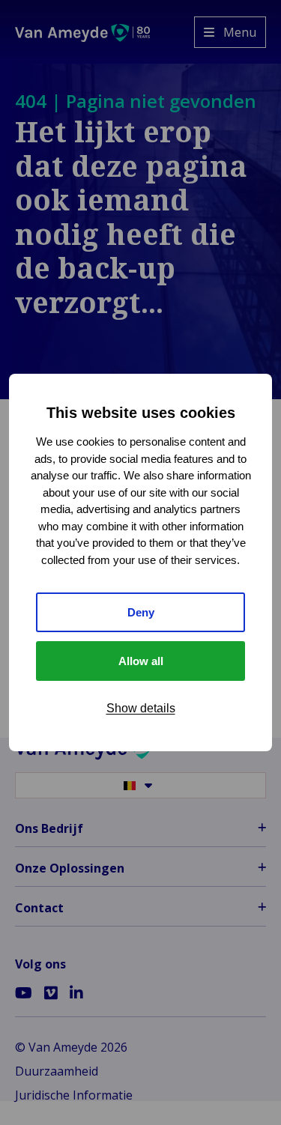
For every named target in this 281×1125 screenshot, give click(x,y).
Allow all (140, 661)
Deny (140, 612)
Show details (140, 708)
